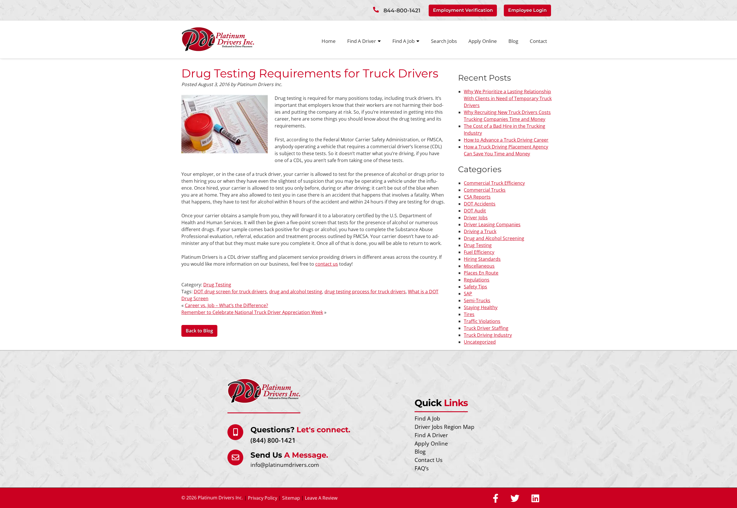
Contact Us (428, 460)
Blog (513, 41)
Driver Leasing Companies (492, 224)
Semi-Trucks (477, 300)
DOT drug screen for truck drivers (230, 291)
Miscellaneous (479, 266)
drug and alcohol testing (295, 291)
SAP (468, 293)
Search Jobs (444, 41)
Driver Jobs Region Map (444, 427)
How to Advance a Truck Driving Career (506, 140)
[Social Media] (495, 499)
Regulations (476, 280)
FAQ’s (422, 468)
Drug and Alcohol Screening (494, 238)
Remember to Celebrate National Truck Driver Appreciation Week (252, 312)
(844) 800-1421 (273, 440)
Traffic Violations (482, 321)
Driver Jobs (476, 217)
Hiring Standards (482, 259)
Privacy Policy (262, 498)
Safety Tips (475, 287)
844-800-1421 (401, 10)
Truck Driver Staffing (486, 328)
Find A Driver (361, 41)
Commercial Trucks (485, 190)
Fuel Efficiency (479, 252)
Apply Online (482, 41)
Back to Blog (199, 331)
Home (329, 41)
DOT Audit (475, 211)
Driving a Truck (480, 231)
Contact (538, 41)
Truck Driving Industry (488, 335)
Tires (469, 314)
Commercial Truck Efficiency (494, 183)
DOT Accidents (479, 204)
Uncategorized (480, 342)
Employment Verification (463, 10)
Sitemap (291, 498)
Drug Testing (217, 284)
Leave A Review (321, 498)
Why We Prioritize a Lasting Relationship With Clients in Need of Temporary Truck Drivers (508, 98)
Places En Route (481, 273)
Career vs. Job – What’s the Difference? (226, 305)
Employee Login (527, 10)
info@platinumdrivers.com (284, 465)
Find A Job (403, 41)
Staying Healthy (480, 307)
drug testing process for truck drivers (365, 291)
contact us (326, 264)
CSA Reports (477, 197)
